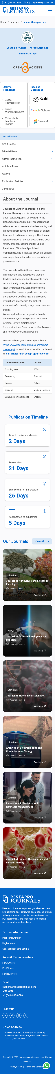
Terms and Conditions (35, 1067)
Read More (38, 595)
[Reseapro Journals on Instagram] (19, 1016)
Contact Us (8, 188)
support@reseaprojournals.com (40, 2)
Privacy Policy (16, 1067)
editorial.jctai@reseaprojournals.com (27, 353)
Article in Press (10, 166)
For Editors (8, 968)
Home (3, 22)
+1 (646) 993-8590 (13, 3)
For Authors (8, 962)
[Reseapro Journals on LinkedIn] (5, 1016)
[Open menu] (50, 10)
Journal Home (9, 136)
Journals (14, 22)
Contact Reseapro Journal (15, 948)
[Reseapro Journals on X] (26, 1016)
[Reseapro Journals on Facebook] (12, 1016)
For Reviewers (9, 973)
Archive (6, 173)
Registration (8, 943)
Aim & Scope (9, 144)
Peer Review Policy (11, 937)
